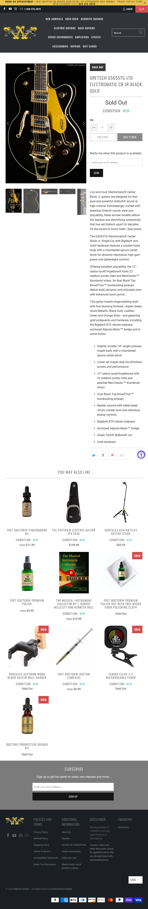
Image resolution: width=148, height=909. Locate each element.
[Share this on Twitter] (94, 456)
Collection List (69, 858)
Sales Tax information (45, 864)
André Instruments (71, 851)
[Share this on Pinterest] (112, 456)
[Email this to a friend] (122, 456)
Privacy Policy (41, 832)
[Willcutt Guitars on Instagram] (15, 8)
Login (129, 8)
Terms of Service (42, 851)
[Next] (83, 123)
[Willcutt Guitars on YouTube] (9, 8)
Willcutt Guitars (21, 889)
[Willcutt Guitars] (20, 33)
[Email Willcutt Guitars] (21, 8)
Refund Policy (41, 838)
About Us (66, 832)
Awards (65, 838)
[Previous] (8, 123)
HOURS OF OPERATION (74, 845)
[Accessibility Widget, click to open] (141, 454)
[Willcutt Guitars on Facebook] (4, 8)
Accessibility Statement (46, 858)
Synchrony (123, 827)
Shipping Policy (41, 845)
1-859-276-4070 (33, 8)
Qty (91, 120)
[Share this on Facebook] (103, 456)
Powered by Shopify (62, 889)
